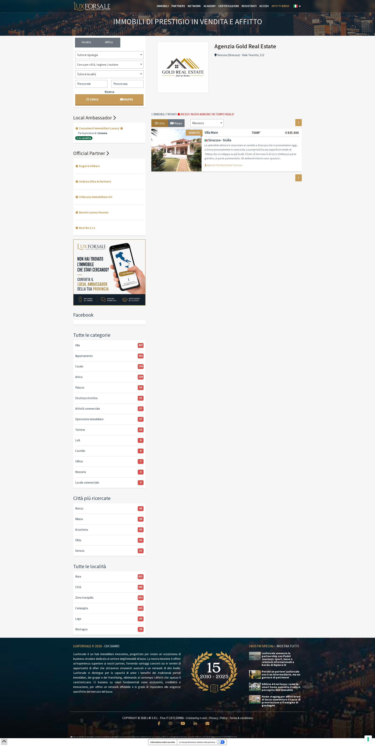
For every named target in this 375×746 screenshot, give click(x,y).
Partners (178, 6)
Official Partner (89, 153)
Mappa (178, 123)
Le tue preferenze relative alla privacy (197, 742)
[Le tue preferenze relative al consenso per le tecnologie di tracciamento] (368, 739)
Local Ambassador (93, 117)
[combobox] (207, 123)
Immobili (163, 6)
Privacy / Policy (218, 718)
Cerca (93, 99)
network (194, 6)
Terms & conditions (241, 718)
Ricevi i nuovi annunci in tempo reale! (207, 114)
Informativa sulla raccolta (162, 742)
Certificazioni (228, 6)
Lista (161, 123)
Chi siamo (111, 646)
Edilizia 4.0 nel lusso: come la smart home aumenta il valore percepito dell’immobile (281, 687)
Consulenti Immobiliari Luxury (99, 128)
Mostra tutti (288, 646)
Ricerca (109, 92)
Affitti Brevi (280, 6)
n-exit (203, 718)
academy (210, 6)
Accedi (264, 6)
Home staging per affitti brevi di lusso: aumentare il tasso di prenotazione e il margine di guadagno (281, 701)
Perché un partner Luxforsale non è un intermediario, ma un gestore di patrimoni (281, 674)
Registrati (249, 6)
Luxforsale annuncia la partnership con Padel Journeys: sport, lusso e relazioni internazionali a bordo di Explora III (278, 659)
